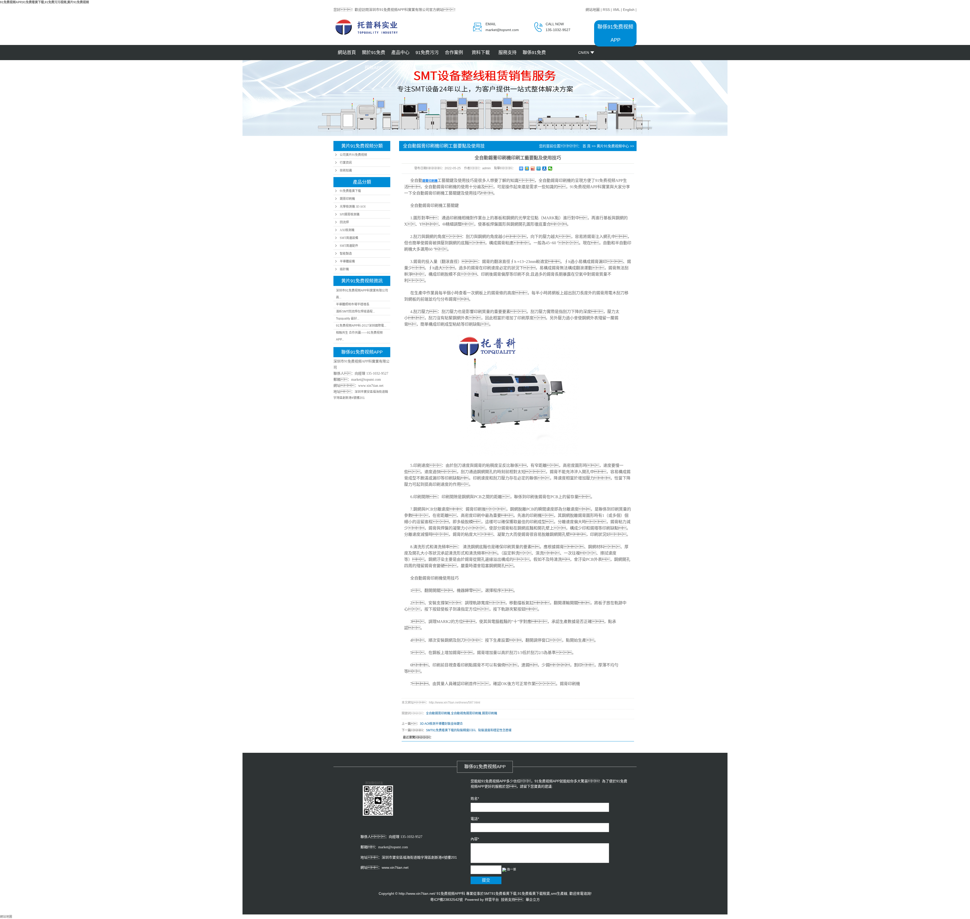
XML (616, 10)
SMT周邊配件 (349, 246)
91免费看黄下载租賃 (534, 893)
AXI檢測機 (347, 230)
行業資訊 (346, 162)
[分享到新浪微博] (533, 168)
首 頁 (587, 146)
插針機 (344, 269)
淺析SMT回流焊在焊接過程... (355, 311)
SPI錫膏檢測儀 (349, 214)
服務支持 (507, 52)
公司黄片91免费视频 (353, 155)
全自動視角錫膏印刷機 (466, 713)
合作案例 (454, 52)
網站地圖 (593, 10)
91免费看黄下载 (350, 191)
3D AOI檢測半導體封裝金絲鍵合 (441, 723)
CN (580, 53)
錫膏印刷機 (347, 199)
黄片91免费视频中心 (613, 146)
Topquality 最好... (347, 318)
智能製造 (346, 253)
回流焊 (344, 222)
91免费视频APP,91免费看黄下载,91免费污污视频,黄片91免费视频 (44, 2)
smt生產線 (559, 893)
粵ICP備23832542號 (446, 900)
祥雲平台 (492, 900)
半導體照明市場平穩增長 (352, 304)
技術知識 (346, 170)
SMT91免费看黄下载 (500, 893)
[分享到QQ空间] (527, 168)
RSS (606, 10)
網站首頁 (347, 52)
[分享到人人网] (544, 168)
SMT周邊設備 (349, 238)
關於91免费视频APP (373, 55)
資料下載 (481, 52)
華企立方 (533, 900)
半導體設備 (347, 261)
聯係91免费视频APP (534, 55)
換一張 (511, 869)
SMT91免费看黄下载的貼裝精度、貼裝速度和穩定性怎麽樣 (469, 730)
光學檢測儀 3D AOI (353, 206)
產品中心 (400, 52)
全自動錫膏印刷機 (438, 713)
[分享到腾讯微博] (539, 168)
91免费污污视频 (427, 55)
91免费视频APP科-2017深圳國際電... (361, 325)
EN (586, 53)
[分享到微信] (550, 168)
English (629, 10)
